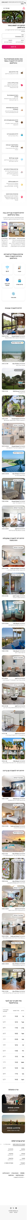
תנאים (11, 1212)
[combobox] (13, 37)
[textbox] (19, 42)
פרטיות (15, 1212)
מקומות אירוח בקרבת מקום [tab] (19, 1144)
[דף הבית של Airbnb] (24, 8)
